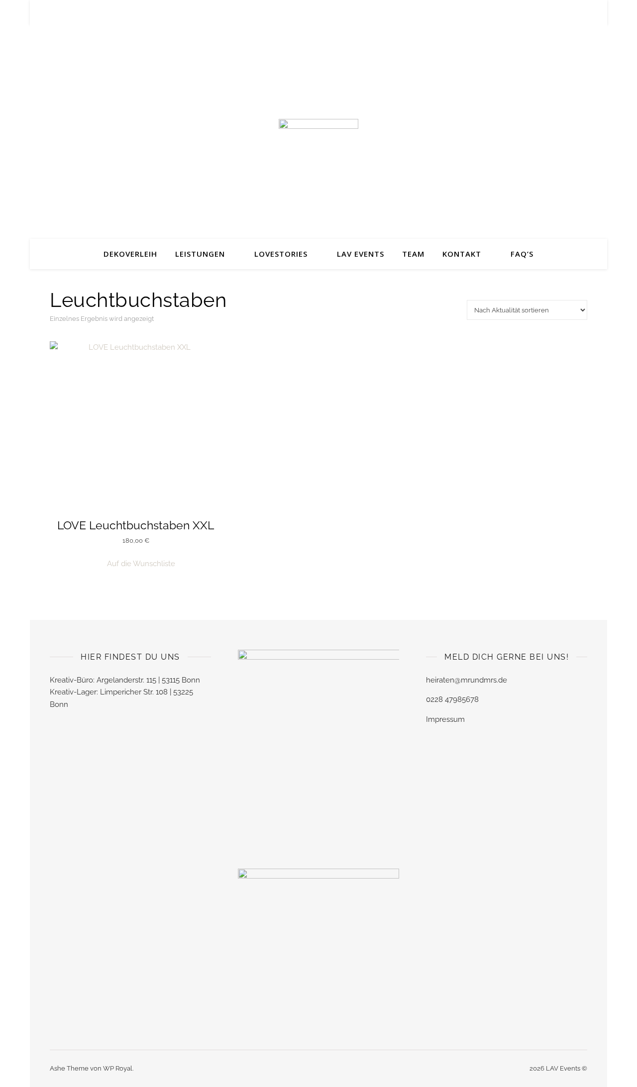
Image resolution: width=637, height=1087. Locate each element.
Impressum (445, 719)
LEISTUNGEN (200, 254)
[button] (136, 564)
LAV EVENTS (360, 254)
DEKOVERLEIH (130, 254)
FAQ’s (522, 254)
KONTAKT (461, 254)
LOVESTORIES (281, 254)
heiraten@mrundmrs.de (466, 680)
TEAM (413, 254)
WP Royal (117, 1068)
